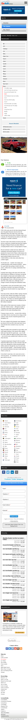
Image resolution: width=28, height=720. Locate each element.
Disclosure (3, 714)
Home (2, 656)
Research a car (4, 677)
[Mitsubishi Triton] (7, 204)
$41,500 (18, 550)
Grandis (4, 63)
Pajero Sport (5, 83)
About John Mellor (5, 712)
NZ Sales (3, 692)
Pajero (4, 81)
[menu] (25, 3)
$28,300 (18, 597)
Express (4, 58)
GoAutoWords (4, 707)
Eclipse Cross (5, 56)
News (2, 665)
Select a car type (4, 679)
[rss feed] (21, 648)
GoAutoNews (4, 703)
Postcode (5, 510)
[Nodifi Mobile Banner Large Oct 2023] (13, 13)
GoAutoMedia (4, 699)
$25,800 (18, 596)
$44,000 (18, 552)
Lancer (4, 68)
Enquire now (13, 516)
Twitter (13, 479)
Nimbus (4, 76)
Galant (4, 61)
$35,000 (18, 601)
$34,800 (18, 561)
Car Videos (3, 660)
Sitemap (2, 672)
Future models (4, 664)
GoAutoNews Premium (6, 701)
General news (4, 689)
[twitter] (9, 648)
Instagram (20, 479)
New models (3, 662)
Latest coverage (4, 657)
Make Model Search (5, 667)
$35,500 (18, 585)
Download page (20, 632)
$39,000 (18, 573)
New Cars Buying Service (6, 670)
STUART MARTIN (10, 227)
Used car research (5, 687)
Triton (4, 86)
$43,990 (18, 555)
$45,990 (19, 542)
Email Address (6, 505)
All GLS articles (6, 131)
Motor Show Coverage (6, 669)
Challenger (5, 48)
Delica (4, 53)
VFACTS (3, 690)
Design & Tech (4, 706)
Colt (4, 51)
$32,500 (18, 581)
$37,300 (18, 562)
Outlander (5, 78)
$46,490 (18, 557)
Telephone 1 (6, 494)
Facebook (8, 479)
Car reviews (3, 659)
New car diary (4, 684)
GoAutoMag (3, 704)
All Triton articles (6, 129)
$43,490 (19, 541)
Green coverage (4, 686)
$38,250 (18, 568)
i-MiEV (4, 66)
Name (4, 488)
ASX (4, 46)
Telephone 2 (6, 499)
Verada (4, 118)
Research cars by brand (6, 681)
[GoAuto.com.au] (6, 4)
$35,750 (18, 566)
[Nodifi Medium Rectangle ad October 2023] (14, 196)
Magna (4, 71)
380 (3, 43)
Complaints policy (5, 716)
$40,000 (18, 590)
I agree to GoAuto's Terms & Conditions (14, 519)
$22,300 (18, 594)
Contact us (3, 711)
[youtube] (15, 648)
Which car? (3, 682)
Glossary (3, 694)
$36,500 (18, 572)
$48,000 (18, 546)
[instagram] (18, 648)
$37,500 (18, 589)
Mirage (4, 73)
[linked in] (12, 648)
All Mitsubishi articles (7, 126)
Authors (2, 709)
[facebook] (7, 648)
